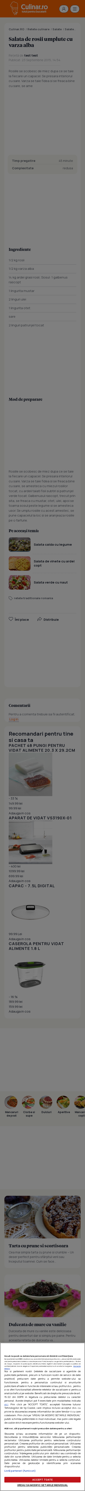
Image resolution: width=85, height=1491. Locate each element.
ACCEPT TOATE (42, 1479)
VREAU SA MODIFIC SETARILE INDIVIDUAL (42, 1485)
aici (6, 1404)
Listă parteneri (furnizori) (20, 1470)
